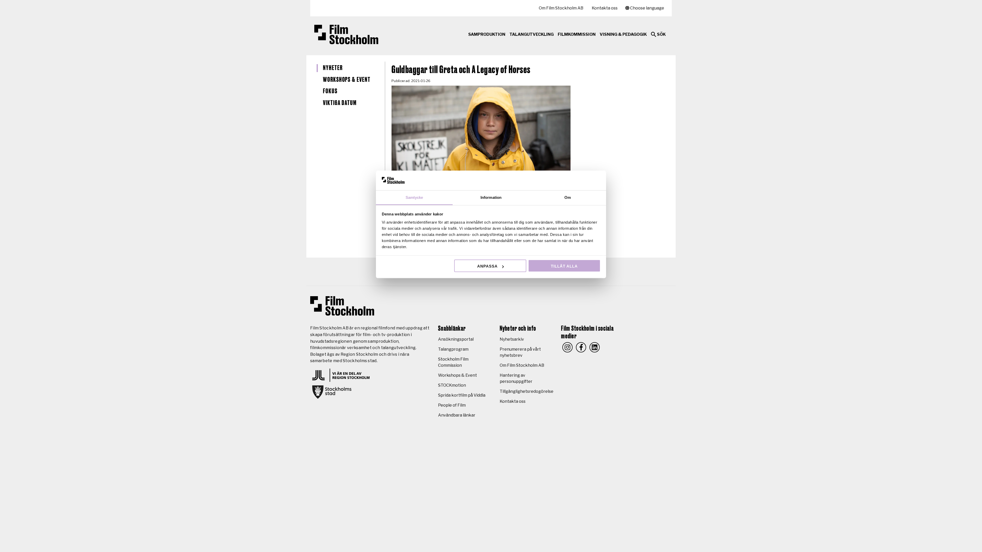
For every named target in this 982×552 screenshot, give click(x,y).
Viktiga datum (340, 103)
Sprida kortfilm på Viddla (461, 395)
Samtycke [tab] (414, 197)
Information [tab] (491, 197)
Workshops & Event (347, 79)
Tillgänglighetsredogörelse (526, 391)
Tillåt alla (564, 266)
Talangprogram (453, 349)
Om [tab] (567, 197)
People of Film (452, 405)
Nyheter (332, 68)
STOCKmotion (452, 385)
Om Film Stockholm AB (561, 8)
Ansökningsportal (456, 339)
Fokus (330, 91)
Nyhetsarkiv (512, 339)
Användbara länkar (456, 415)
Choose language (646, 8)
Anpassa (487, 266)
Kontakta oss (605, 8)
